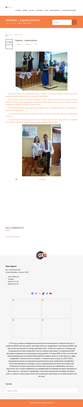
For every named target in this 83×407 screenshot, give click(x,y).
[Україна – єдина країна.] (14, 35)
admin (19, 44)
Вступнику (39, 10)
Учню (46, 10)
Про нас (31, 10)
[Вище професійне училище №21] (9, 7)
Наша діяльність (55, 10)
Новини (24, 10)
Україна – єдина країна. (26, 40)
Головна (18, 10)
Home (7, 23)
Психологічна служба (69, 10)
